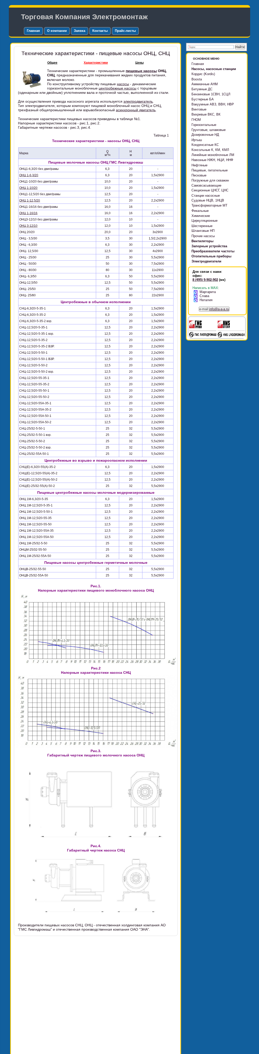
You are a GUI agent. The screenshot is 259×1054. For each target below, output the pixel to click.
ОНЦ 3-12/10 (28, 226)
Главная (33, 31)
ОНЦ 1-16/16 (28, 213)
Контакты (100, 31)
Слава (204, 296)
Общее (52, 62)
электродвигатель (138, 101)
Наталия (206, 300)
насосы (123, 84)
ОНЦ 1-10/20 (28, 188)
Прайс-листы (125, 31)
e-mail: (214, 309)
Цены (139, 62)
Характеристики (96, 62)
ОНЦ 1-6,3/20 (28, 175)
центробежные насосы (117, 88)
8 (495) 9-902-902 (205, 280)
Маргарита (208, 292)
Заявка (79, 31)
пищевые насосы (141, 71)
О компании (57, 31)
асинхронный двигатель (136, 110)
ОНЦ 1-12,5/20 (29, 200)
